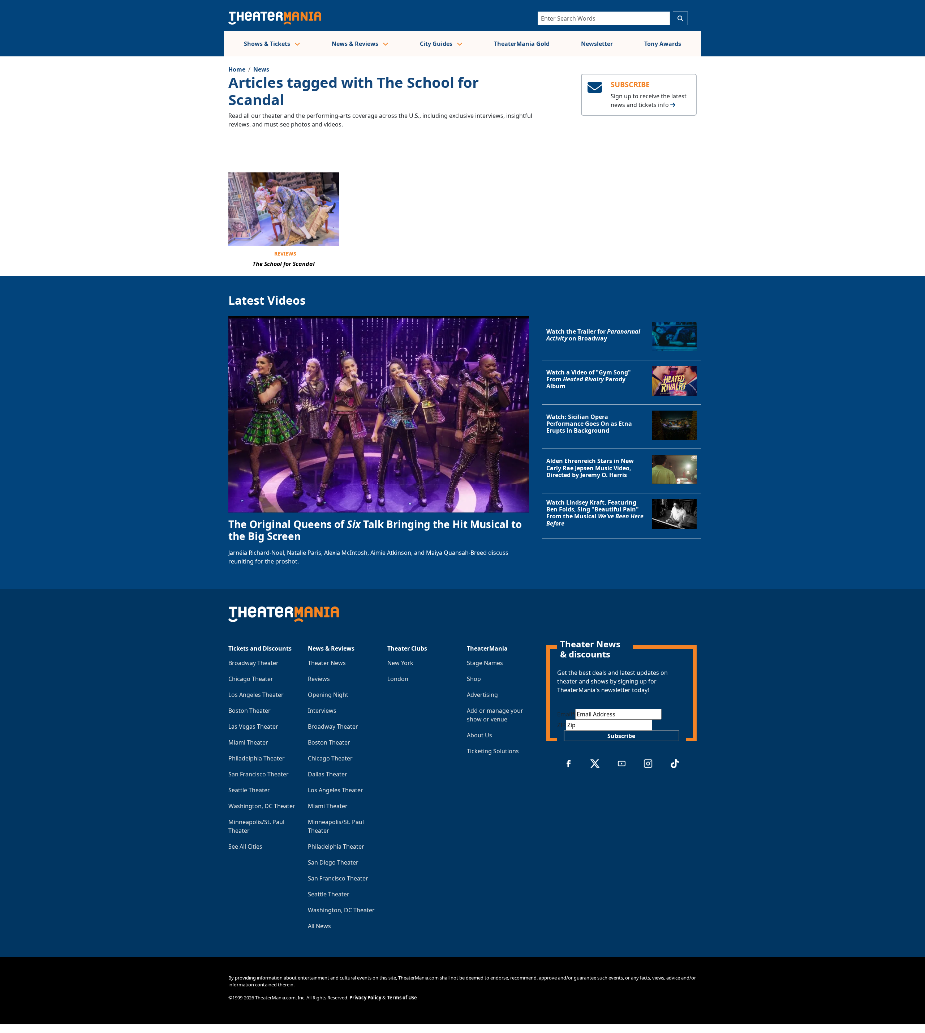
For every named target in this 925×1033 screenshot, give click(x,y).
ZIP (561, 725)
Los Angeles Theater (256, 695)
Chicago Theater (250, 679)
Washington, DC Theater (261, 806)
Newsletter (597, 44)
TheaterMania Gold (522, 44)
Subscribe (621, 736)
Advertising (482, 695)
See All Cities (245, 846)
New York (400, 663)
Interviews (322, 711)
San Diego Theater (333, 862)
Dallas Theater (327, 774)
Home (236, 69)
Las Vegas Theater (253, 726)
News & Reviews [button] (356, 44)
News (261, 69)
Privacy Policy (365, 997)
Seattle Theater (249, 790)
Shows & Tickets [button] (268, 44)
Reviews (285, 253)
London (397, 679)
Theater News (327, 663)
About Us (479, 735)
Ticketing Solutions (493, 751)
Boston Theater (249, 711)
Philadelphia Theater (256, 758)
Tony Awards (662, 44)
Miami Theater (248, 742)
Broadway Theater (253, 663)
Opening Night (328, 695)
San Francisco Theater (258, 774)
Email (566, 714)
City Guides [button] (437, 44)
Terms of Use (402, 997)
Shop (474, 679)
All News (319, 926)
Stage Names (485, 663)
